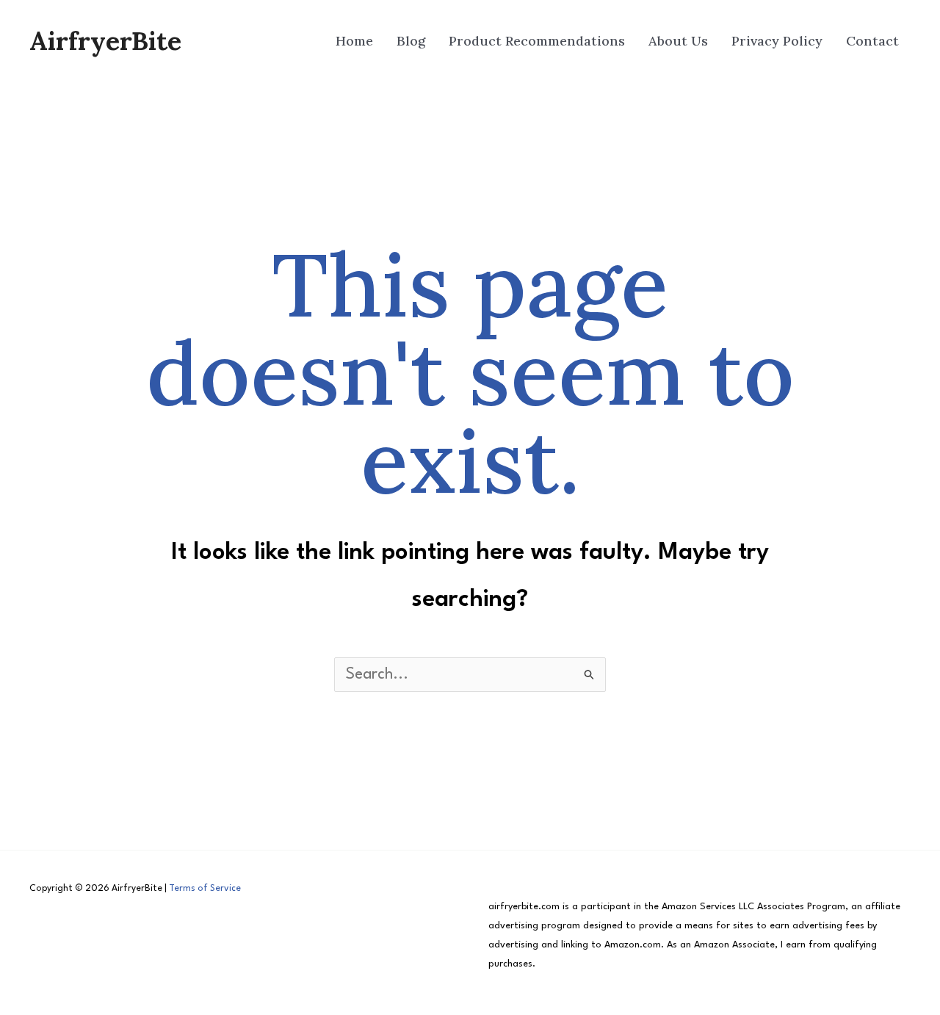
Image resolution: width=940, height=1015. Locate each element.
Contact (872, 40)
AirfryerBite (105, 40)
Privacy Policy (776, 40)
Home (354, 40)
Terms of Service (205, 888)
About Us (678, 40)
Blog (411, 40)
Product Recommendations (537, 40)
